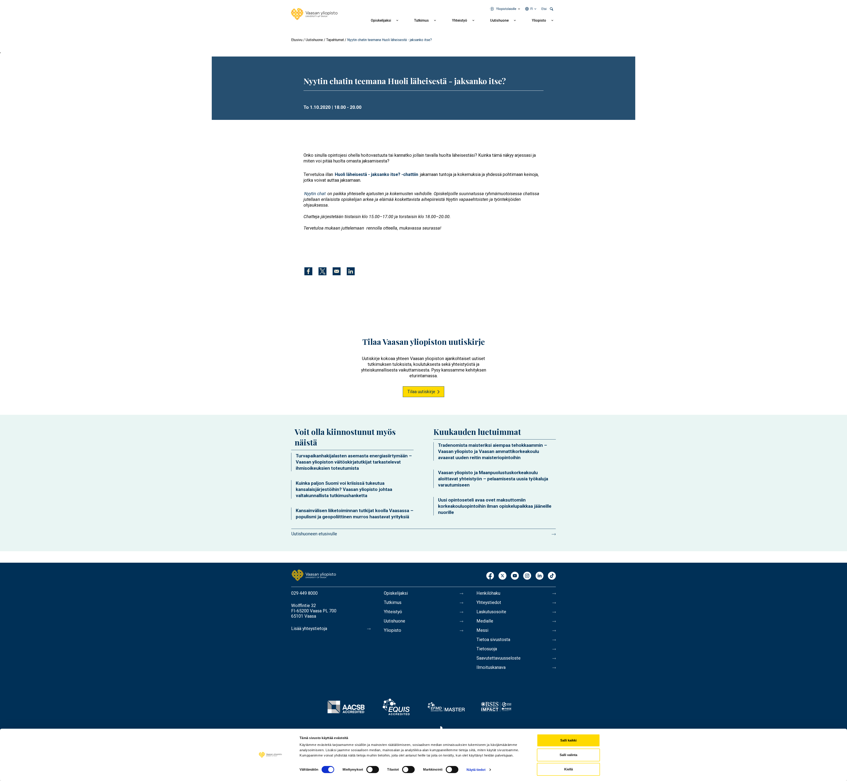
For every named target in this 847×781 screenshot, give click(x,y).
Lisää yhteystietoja (309, 628)
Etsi (544, 9)
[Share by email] (337, 271)
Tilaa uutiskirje (421, 391)
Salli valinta (568, 755)
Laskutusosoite (491, 611)
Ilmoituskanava (491, 667)
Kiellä (568, 769)
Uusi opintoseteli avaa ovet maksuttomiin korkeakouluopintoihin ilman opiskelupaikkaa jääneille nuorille (494, 506)
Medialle (484, 621)
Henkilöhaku (488, 593)
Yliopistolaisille (506, 9)
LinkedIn (539, 576)
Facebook (490, 576)
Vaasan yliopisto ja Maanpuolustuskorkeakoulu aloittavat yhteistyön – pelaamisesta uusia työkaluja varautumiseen (493, 479)
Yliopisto (539, 20)
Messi (482, 630)
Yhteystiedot (488, 602)
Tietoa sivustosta (493, 639)
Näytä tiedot (476, 770)
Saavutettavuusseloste (498, 658)
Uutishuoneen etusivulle (314, 533)
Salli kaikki (568, 740)
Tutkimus (421, 20)
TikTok (552, 576)
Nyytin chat (315, 193)
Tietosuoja (486, 648)
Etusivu (296, 40)
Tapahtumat (335, 40)
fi (531, 9)
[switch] (372, 769)
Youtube (515, 576)
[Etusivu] (314, 14)
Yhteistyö (459, 20)
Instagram (527, 576)
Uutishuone (499, 20)
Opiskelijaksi (381, 20)
